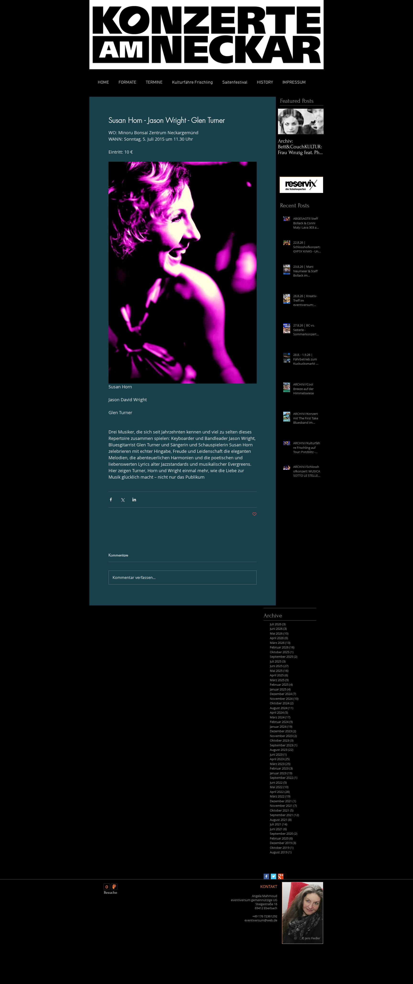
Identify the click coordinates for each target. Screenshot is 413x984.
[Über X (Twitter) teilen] (122, 499)
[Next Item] (316, 121)
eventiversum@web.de (261, 920)
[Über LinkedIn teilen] (134, 499)
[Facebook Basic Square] (266, 876)
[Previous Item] (285, 121)
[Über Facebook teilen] (111, 499)
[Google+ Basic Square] (280, 876)
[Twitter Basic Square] (273, 876)
